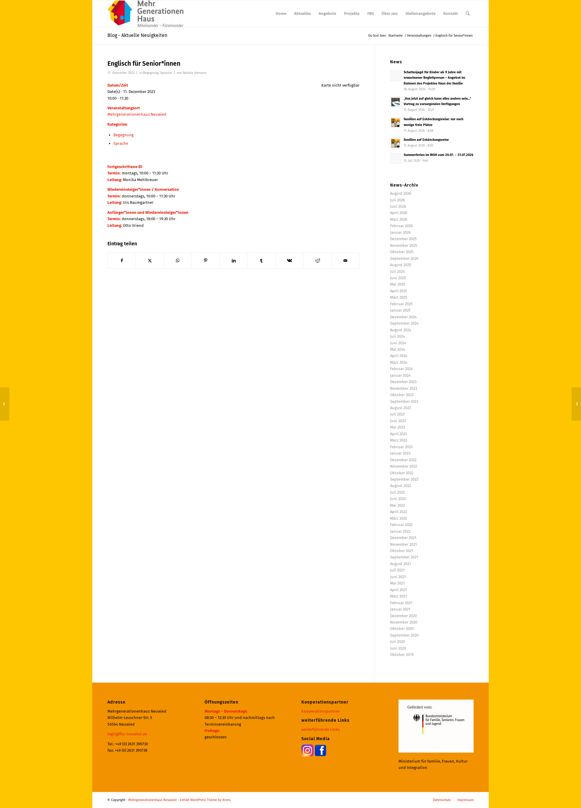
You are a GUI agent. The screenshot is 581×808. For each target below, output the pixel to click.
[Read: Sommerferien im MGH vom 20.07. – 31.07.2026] (395, 158)
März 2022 (398, 518)
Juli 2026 (397, 200)
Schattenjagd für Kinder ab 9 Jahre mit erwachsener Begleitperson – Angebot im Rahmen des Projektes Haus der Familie (434, 78)
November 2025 (403, 245)
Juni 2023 (398, 421)
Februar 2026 (401, 226)
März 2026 (398, 219)
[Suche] (468, 13)
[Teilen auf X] (149, 260)
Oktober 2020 (402, 628)
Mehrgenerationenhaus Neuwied (136, 114)
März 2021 (398, 596)
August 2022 (400, 485)
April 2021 (398, 590)
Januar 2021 (400, 609)
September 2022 (404, 479)
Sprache (166, 73)
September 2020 (404, 635)
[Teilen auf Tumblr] (261, 260)
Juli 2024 (397, 336)
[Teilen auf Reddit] (317, 260)
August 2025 (400, 265)
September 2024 (404, 323)
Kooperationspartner (320, 711)
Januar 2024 (400, 375)
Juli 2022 (397, 492)
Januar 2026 (400, 232)
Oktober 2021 (401, 550)
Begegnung (150, 73)
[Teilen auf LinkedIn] (233, 260)
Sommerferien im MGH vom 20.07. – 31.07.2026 (438, 155)
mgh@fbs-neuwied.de (127, 734)
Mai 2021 (397, 583)
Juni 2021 (398, 577)
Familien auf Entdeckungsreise (426, 140)
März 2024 (398, 362)
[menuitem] (281, 13)
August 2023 (400, 408)
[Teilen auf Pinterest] (205, 260)
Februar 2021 (401, 603)
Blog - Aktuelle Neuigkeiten (137, 35)
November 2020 (403, 622)
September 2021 (404, 557)
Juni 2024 (398, 343)
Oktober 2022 (401, 473)
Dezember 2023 (403, 381)
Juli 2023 (397, 414)
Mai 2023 (397, 427)
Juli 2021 (397, 570)
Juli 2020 (397, 641)
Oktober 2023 (401, 394)
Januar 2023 (400, 453)
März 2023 (398, 440)
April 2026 (398, 212)
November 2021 (403, 544)
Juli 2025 (397, 271)
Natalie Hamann (194, 73)
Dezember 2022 (403, 460)
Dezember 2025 (403, 239)
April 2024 (398, 355)
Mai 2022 (397, 505)
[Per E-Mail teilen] (345, 260)
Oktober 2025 (402, 252)
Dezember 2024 (403, 317)
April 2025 (398, 291)
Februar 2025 (401, 304)
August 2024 (400, 330)
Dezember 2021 (403, 537)
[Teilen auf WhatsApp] (178, 260)
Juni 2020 (398, 648)
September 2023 (404, 401)
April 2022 (398, 511)
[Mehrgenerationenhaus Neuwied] (145, 13)
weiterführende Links (320, 729)
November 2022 (403, 466)
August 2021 (400, 563)
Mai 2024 (397, 349)
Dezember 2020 (403, 616)
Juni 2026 (398, 206)
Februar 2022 (401, 524)
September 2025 (404, 258)
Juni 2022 (398, 498)
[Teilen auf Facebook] (122, 260)
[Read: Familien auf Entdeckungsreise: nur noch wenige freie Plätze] (395, 122)
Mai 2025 (397, 284)
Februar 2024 (401, 368)
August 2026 (400, 193)
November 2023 (403, 388)
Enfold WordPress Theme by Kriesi (205, 800)
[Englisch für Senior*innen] (4, 404)
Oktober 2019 (402, 654)
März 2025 (398, 297)
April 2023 (398, 434)
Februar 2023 (401, 447)
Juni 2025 (398, 278)
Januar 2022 (400, 531)
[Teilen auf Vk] (289, 260)
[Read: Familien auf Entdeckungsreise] (395, 143)
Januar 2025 (400, 310)
